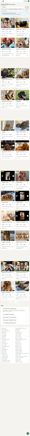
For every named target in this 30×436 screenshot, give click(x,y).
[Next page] (19, 302)
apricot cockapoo (4, 335)
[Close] (28, 13)
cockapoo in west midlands (19, 357)
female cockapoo (17, 329)
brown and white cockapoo (5, 346)
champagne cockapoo (5, 349)
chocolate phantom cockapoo (6, 360)
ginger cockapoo (4, 353)
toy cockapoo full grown (5, 356)
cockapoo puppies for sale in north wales (21, 356)
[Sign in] (28, 1)
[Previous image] (2, 43)
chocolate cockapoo (4, 329)
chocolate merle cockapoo (5, 339)
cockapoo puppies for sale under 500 (20, 328)
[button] (8, 43)
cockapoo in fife (17, 342)
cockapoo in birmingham (18, 350)
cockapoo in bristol (18, 336)
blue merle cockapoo (5, 343)
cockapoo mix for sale (18, 332)
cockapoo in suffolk (18, 349)
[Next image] (13, 43)
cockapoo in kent (17, 360)
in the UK (13, 4)
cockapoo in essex (18, 335)
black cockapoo (4, 328)
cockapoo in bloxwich (18, 343)
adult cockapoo (4, 332)
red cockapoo (4, 336)
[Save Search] (28, 433)
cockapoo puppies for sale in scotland (20, 339)
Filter (27, 7)
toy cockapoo (3, 342)
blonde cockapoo (4, 350)
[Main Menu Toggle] (1, 1)
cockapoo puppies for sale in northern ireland (21, 353)
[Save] (13, 29)
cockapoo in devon (18, 346)
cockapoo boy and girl (5, 357)
